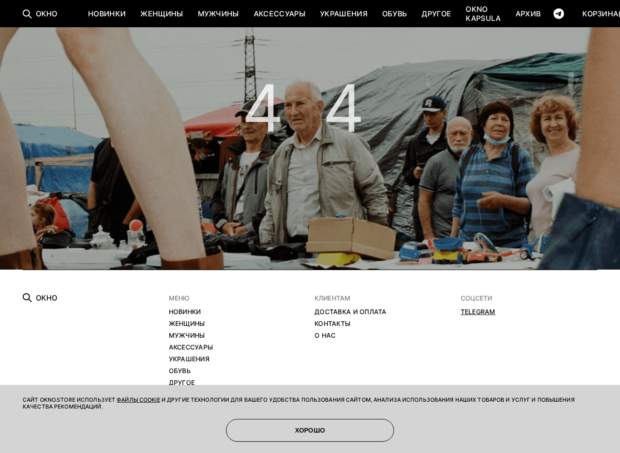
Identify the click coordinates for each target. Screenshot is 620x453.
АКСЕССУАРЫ (279, 13)
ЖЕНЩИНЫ (161, 13)
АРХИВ (528, 13)
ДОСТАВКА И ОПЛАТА (351, 311)
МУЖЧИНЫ (218, 13)
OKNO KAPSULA (483, 14)
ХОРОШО (310, 430)
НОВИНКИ (107, 13)
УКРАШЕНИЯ (344, 13)
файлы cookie (138, 399)
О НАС (325, 335)
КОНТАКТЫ (332, 323)
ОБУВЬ (395, 13)
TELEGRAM (478, 311)
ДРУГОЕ (436, 13)
